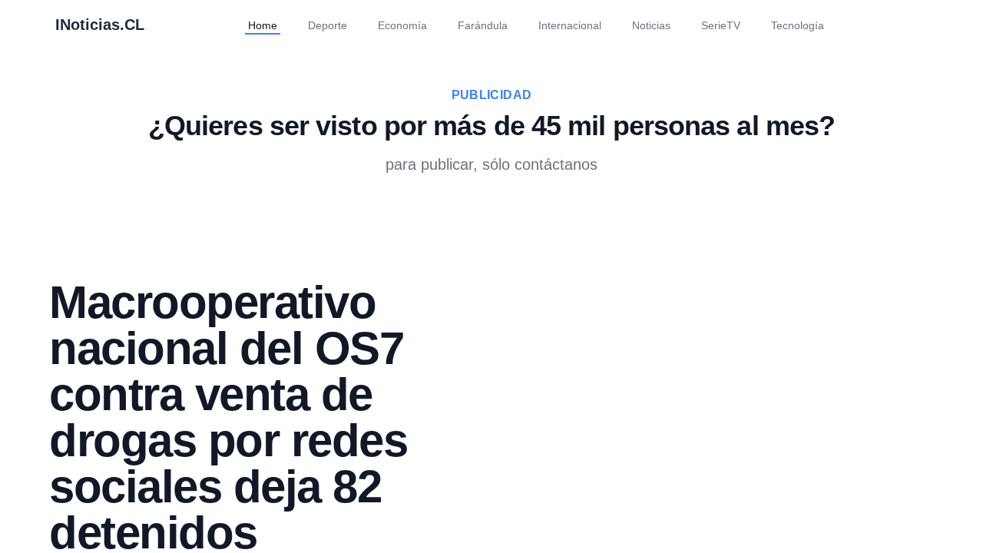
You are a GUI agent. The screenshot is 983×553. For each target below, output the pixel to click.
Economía (389, 24)
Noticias (656, 24)
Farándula (473, 24)
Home (243, 24)
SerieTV (730, 24)
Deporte (311, 24)
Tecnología (812, 24)
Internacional (567, 24)
